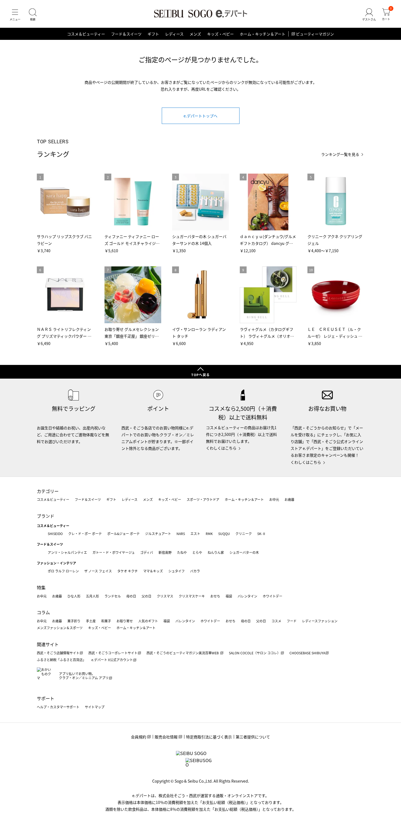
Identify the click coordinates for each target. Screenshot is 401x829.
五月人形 (92, 596)
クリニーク (243, 533)
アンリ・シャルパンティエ (67, 552)
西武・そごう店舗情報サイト (58, 652)
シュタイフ (176, 571)
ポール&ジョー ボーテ (123, 533)
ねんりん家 (216, 552)
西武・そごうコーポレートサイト (112, 652)
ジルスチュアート (158, 533)
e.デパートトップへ (200, 115)
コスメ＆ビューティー (86, 34)
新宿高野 (165, 552)
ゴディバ (146, 552)
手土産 (91, 621)
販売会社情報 (166, 736)
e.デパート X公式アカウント (112, 659)
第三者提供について (253, 736)
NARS (180, 533)
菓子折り (73, 621)
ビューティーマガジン (315, 34)
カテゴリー (48, 491)
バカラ (195, 571)
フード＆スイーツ (126, 34)
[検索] (33, 15)
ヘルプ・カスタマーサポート (58, 707)
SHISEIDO (55, 533)
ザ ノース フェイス (98, 571)
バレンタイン (247, 596)
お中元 (274, 499)
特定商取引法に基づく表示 (209, 736)
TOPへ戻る (200, 374)
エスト (195, 533)
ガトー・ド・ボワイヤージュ (113, 552)
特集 (41, 587)
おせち (215, 596)
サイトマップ (94, 707)
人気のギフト (148, 621)
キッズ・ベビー (220, 34)
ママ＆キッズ (153, 571)
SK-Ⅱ (261, 533)
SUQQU (224, 533)
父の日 (146, 596)
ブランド (45, 516)
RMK (209, 533)
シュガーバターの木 (244, 552)
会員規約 (138, 736)
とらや (197, 552)
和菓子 (106, 621)
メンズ (195, 34)
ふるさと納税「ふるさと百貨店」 (61, 659)
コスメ (276, 621)
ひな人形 (73, 596)
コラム (43, 612)
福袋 (229, 596)
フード (292, 621)
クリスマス (165, 596)
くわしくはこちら (221, 448)
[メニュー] (15, 15)
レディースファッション (319, 621)
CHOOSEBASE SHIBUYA (307, 652)
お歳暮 (289, 499)
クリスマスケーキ (192, 596)
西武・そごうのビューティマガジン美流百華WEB (183, 652)
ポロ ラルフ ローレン (63, 571)
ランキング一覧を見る (340, 154)
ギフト (153, 34)
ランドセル (112, 596)
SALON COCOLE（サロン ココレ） (254, 652)
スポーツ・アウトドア (203, 499)
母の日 (131, 596)
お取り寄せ (124, 621)
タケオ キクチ (127, 571)
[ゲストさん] (369, 15)
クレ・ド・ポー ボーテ (85, 533)
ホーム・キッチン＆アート (262, 34)
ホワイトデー (272, 596)
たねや (182, 552)
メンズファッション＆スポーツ (60, 627)
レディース (174, 34)
